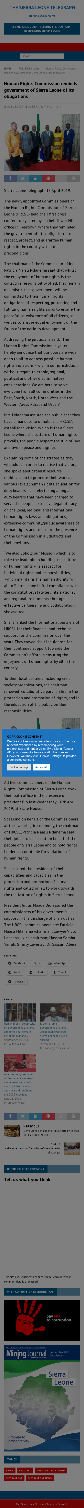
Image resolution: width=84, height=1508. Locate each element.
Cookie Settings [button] (19, 767)
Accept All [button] (41, 767)
